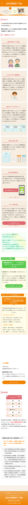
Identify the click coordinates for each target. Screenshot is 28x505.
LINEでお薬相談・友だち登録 (14, 286)
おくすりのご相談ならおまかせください (14, 495)
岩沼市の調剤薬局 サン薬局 (14, 4)
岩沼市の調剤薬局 (8, 493)
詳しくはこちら (14, 382)
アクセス (21, 493)
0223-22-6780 (14, 501)
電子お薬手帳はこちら (11, 190)
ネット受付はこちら (14, 223)
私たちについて (15, 493)
